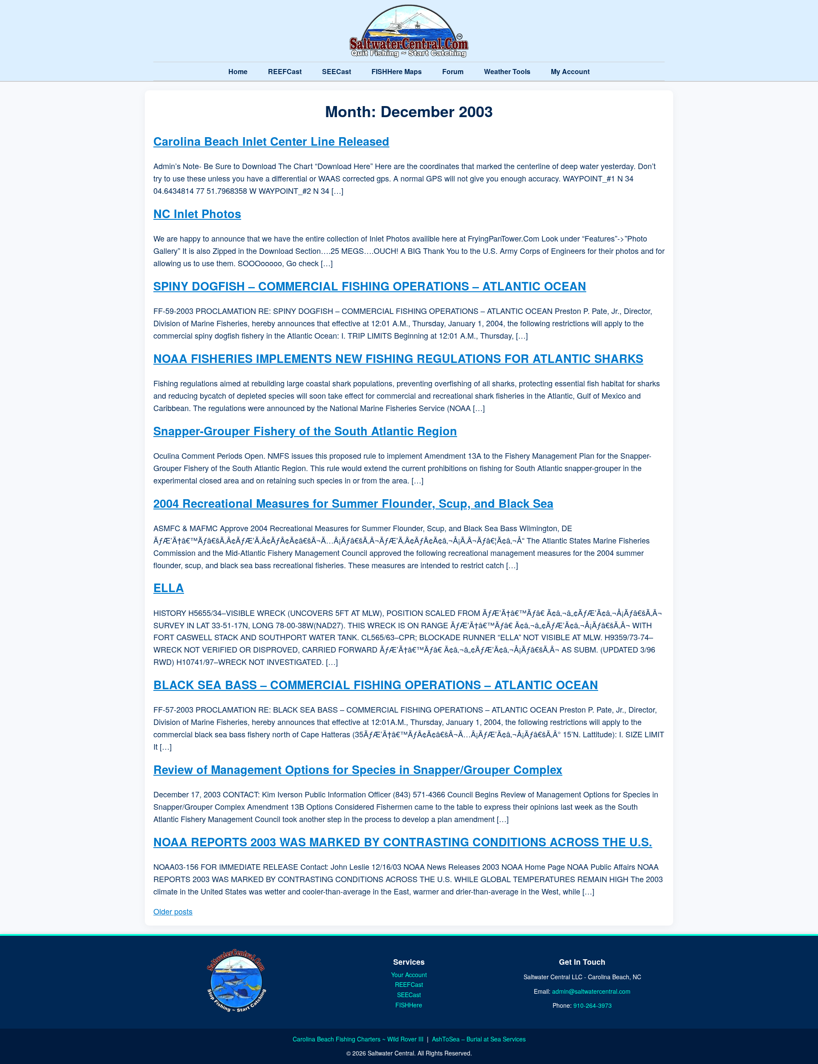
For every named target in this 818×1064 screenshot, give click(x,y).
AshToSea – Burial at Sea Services (479, 1039)
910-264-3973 (592, 1005)
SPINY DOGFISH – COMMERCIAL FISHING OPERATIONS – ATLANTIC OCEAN (369, 286)
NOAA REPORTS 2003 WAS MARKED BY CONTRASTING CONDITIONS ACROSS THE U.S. (402, 842)
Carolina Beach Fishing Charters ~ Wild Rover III (359, 1039)
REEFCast (285, 71)
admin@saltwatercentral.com (591, 991)
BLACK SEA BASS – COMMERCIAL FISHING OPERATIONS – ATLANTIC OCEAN (375, 684)
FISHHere (408, 1005)
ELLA (168, 587)
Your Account (409, 974)
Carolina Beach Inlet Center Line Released (271, 141)
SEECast (336, 71)
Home (238, 71)
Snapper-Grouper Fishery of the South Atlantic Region (305, 431)
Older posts (173, 911)
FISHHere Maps (397, 71)
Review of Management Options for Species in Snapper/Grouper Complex (357, 769)
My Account (570, 71)
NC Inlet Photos (197, 213)
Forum (453, 71)
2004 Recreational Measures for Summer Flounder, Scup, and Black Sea (353, 503)
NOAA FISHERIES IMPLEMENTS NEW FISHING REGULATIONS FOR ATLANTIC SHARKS (398, 358)
